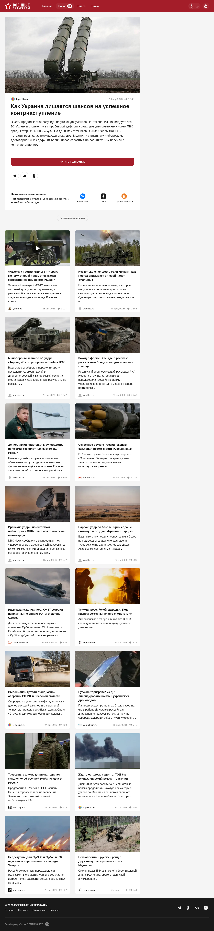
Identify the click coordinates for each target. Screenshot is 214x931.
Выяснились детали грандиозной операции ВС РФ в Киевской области (34, 694)
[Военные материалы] (17, 6)
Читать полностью (72, 161)
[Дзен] (205, 907)
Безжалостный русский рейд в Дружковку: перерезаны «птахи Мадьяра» (100, 861)
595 (135, 807)
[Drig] (80, 725)
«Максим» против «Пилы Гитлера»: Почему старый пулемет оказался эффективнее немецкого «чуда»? (33, 275)
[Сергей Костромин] (10, 395)
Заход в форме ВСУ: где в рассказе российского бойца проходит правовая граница (105, 362)
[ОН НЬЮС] (80, 477)
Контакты (23, 910)
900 (135, 560)
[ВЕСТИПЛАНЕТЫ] (10, 642)
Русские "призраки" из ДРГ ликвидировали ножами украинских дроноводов (103, 696)
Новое (64, 6)
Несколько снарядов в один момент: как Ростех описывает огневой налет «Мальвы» (107, 275)
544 (135, 889)
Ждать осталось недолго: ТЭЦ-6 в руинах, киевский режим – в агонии (103, 776)
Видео (81, 6)
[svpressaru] (80, 642)
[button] (15, 176)
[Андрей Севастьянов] (80, 308)
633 (65, 807)
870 (65, 642)
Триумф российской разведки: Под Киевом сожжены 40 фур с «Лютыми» (105, 611)
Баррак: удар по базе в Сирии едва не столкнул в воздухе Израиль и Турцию (105, 529)
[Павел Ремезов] (80, 395)
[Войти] (205, 6)
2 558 (134, 308)
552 (65, 889)
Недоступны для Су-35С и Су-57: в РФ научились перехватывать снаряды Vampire (35, 861)
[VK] (197, 907)
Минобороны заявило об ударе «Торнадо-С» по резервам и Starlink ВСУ (36, 360)
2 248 (134, 395)
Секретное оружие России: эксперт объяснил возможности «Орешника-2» (105, 446)
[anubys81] (10, 308)
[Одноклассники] (188, 907)
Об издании (39, 910)
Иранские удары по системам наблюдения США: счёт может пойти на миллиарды (36, 531)
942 (65, 560)
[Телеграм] (179, 907)
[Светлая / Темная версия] (194, 6)
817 (135, 642)
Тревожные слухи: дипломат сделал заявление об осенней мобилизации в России (35, 778)
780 (65, 725)
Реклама (9, 910)
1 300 (64, 477)
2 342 (64, 395)
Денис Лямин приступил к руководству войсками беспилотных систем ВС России (35, 448)
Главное (47, 6)
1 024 (134, 477)
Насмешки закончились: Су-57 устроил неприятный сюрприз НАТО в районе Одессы (35, 613)
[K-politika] (12, 99)
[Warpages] (10, 807)
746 (135, 725)
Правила (54, 910)
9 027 (64, 308)
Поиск (95, 6)
